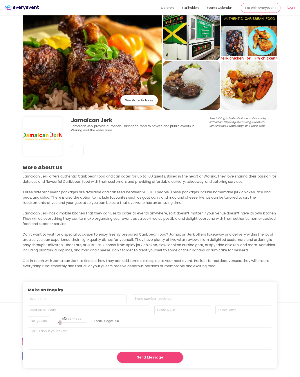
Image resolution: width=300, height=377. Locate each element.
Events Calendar (219, 7)
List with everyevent (260, 7)
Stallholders (190, 7)
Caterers (167, 7)
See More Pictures (139, 100)
